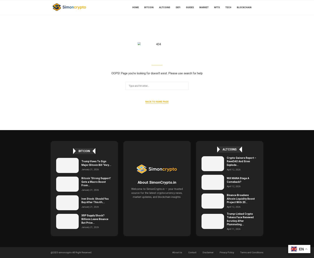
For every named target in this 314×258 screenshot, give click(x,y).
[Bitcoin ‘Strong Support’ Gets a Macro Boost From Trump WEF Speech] (67, 184)
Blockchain (244, 7)
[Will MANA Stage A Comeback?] (213, 182)
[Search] (261, 7)
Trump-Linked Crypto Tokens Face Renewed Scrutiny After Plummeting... (240, 219)
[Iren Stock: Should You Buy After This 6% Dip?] (67, 202)
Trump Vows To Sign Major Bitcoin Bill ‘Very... (96, 163)
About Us (177, 252)
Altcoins (164, 7)
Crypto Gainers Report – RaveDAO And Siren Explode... (241, 161)
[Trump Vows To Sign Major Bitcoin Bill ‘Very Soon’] (67, 165)
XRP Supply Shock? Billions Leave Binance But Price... (94, 219)
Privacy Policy (227, 252)
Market (204, 7)
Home (135, 7)
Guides (190, 7)
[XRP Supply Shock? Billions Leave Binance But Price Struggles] (67, 221)
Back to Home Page (157, 101)
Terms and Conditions (251, 252)
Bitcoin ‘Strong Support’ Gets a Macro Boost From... (96, 181)
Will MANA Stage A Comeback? (238, 180)
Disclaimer (208, 252)
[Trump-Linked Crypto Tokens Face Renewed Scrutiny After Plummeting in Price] (213, 221)
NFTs (217, 7)
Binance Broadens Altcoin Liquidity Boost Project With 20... (241, 198)
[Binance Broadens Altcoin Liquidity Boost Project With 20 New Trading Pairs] (213, 201)
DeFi (178, 7)
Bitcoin (149, 7)
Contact (192, 252)
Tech (228, 7)
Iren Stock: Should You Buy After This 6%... (95, 200)
